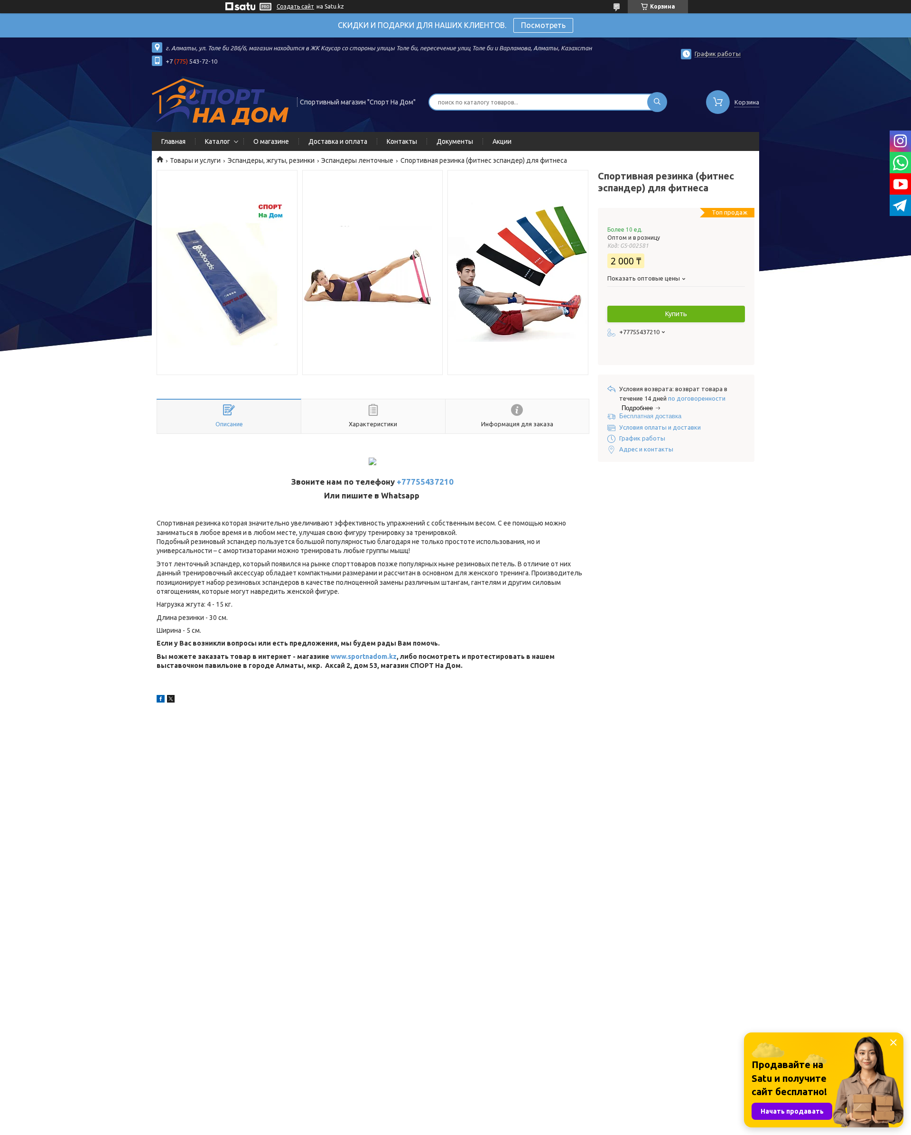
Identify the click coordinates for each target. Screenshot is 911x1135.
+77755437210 (425, 481)
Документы (455, 141)
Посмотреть (543, 25)
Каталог (217, 141)
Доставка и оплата (337, 141)
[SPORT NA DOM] (220, 101)
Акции (502, 141)
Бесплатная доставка (650, 416)
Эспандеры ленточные (357, 160)
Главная (173, 141)
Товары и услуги (195, 160)
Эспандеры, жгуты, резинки (271, 160)
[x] (171, 700)
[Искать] (657, 102)
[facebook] (161, 700)
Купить (676, 314)
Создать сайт (295, 6)
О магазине (271, 141)
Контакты (402, 141)
